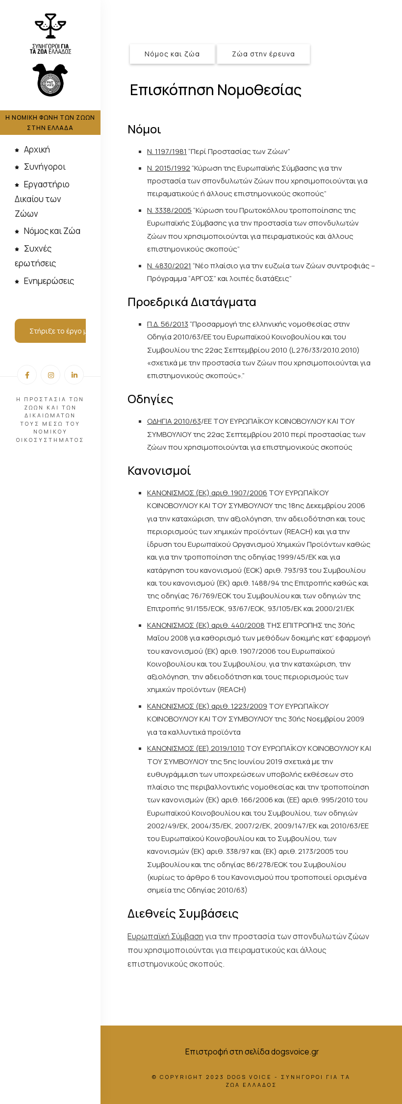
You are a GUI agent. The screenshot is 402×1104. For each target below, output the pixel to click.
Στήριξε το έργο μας (62, 330)
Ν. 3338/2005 (169, 210)
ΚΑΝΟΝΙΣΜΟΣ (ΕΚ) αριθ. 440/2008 (206, 625)
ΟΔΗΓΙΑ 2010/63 (174, 421)
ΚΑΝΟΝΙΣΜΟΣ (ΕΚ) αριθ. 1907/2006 (207, 493)
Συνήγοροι (45, 166)
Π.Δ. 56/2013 (167, 324)
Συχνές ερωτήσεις (35, 256)
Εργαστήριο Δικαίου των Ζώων (42, 199)
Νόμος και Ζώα (52, 230)
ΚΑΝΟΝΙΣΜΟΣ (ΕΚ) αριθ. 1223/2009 (207, 706)
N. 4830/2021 (169, 265)
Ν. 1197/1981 (167, 151)
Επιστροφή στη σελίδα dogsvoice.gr (252, 1051)
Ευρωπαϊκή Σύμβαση (165, 936)
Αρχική (37, 149)
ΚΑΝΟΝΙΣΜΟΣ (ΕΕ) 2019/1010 (196, 748)
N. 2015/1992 (168, 168)
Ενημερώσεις (49, 280)
